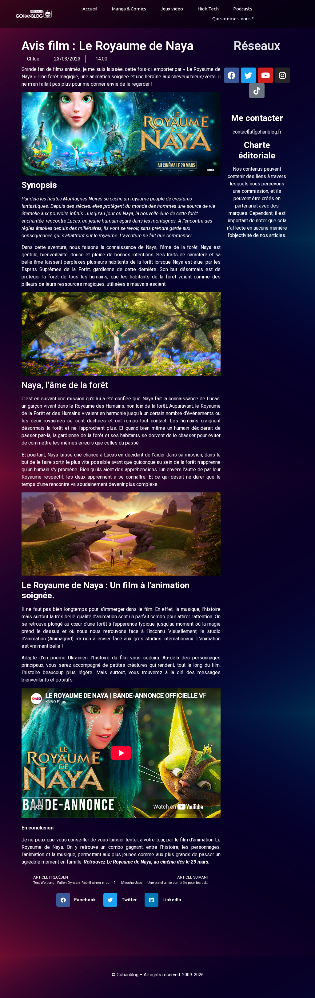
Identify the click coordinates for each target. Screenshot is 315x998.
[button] (278, 14)
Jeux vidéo (172, 8)
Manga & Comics (129, 8)
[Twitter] (248, 75)
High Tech (208, 8)
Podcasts (242, 8)
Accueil (90, 8)
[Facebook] (231, 75)
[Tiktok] (257, 90)
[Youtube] (265, 75)
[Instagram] (282, 75)
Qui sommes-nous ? (233, 18)
